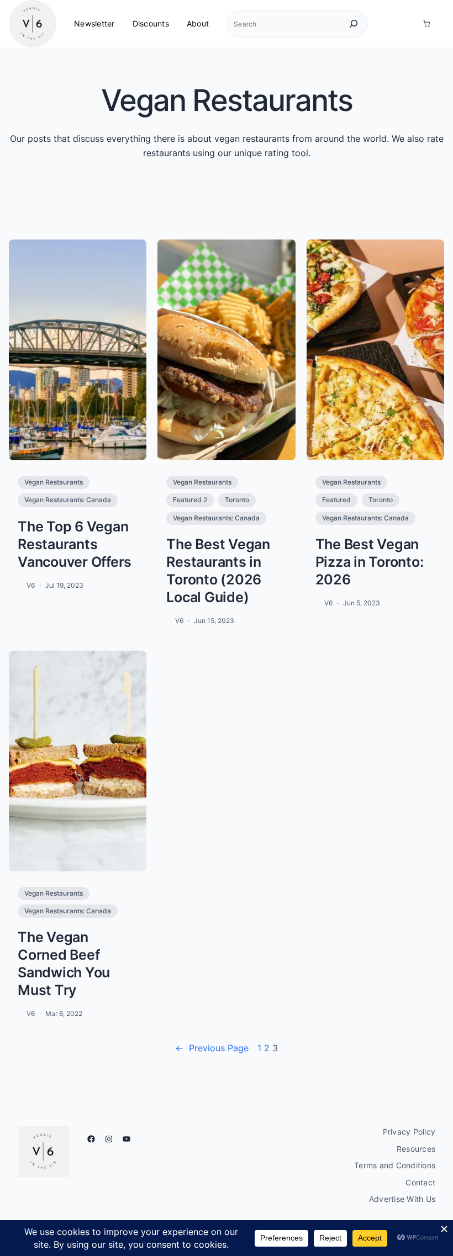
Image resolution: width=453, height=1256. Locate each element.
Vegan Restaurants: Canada (67, 500)
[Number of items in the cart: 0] (426, 24)
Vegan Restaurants (53, 482)
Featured (336, 500)
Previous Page (212, 1047)
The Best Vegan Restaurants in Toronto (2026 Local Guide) (218, 570)
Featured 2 (190, 500)
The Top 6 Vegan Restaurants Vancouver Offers (74, 544)
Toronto (237, 500)
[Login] (406, 23)
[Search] (354, 24)
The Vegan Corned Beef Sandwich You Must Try (64, 963)
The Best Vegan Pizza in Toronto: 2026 (369, 562)
